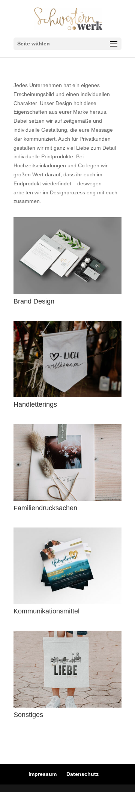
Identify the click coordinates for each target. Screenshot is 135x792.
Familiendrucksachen (45, 508)
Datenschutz (82, 774)
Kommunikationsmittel (47, 611)
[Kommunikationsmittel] (68, 565)
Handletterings (35, 404)
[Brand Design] (68, 255)
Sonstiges (28, 714)
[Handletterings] (68, 359)
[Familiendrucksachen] (68, 462)
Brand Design (34, 301)
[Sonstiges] (68, 669)
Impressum (42, 774)
